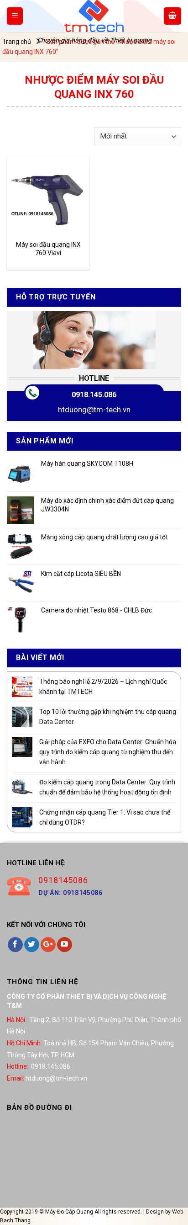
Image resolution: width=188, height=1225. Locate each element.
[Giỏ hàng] (172, 16)
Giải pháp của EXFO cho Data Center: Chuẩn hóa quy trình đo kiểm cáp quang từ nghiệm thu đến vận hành (107, 752)
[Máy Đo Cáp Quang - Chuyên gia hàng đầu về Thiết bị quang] (94, 16)
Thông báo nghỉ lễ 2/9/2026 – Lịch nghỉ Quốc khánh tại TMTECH (103, 686)
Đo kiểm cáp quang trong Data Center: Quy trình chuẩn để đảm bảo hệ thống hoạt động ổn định (107, 787)
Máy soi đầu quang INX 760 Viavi (48, 248)
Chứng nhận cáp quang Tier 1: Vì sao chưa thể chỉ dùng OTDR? (104, 817)
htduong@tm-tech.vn (94, 409)
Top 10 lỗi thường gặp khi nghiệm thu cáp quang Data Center (107, 716)
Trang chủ (16, 41)
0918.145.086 (94, 394)
